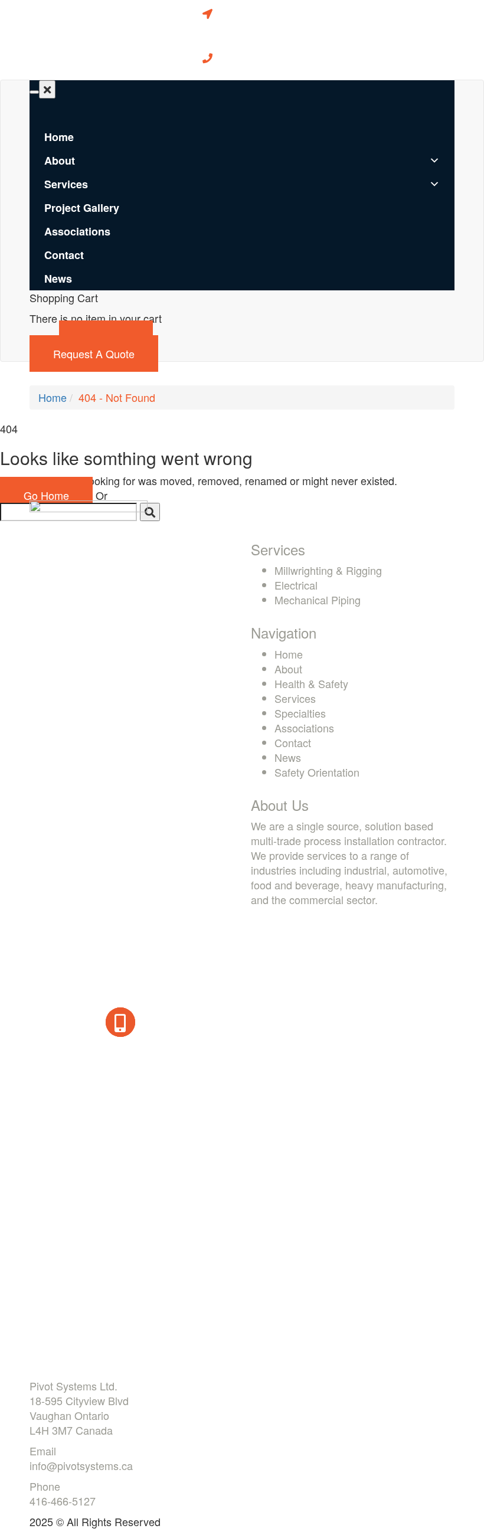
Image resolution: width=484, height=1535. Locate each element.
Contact (64, 255)
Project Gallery (81, 207)
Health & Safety (311, 683)
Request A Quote (94, 353)
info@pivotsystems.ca (81, 1465)
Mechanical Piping (317, 599)
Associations (77, 231)
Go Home (46, 495)
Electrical (296, 585)
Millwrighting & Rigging (328, 570)
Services (66, 184)
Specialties (300, 713)
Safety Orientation (316, 772)
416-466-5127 (63, 1500)
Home (59, 137)
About (59, 160)
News (58, 278)
